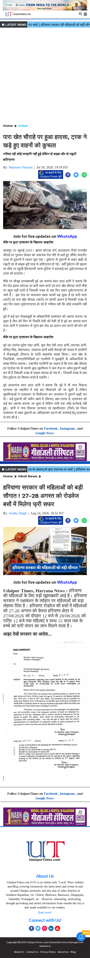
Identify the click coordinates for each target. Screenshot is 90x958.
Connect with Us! (45, 920)
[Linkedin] (51, 928)
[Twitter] (38, 928)
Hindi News (27, 476)
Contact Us (32, 951)
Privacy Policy (48, 951)
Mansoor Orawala (21, 167)
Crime (23, 126)
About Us (45, 875)
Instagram (67, 428)
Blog (73, 951)
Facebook (51, 428)
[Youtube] (57, 928)
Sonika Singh (18, 513)
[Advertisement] (45, 76)
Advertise (63, 951)
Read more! (45, 912)
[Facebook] (31, 928)
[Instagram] (44, 928)
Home (8, 126)
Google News (44, 433)
